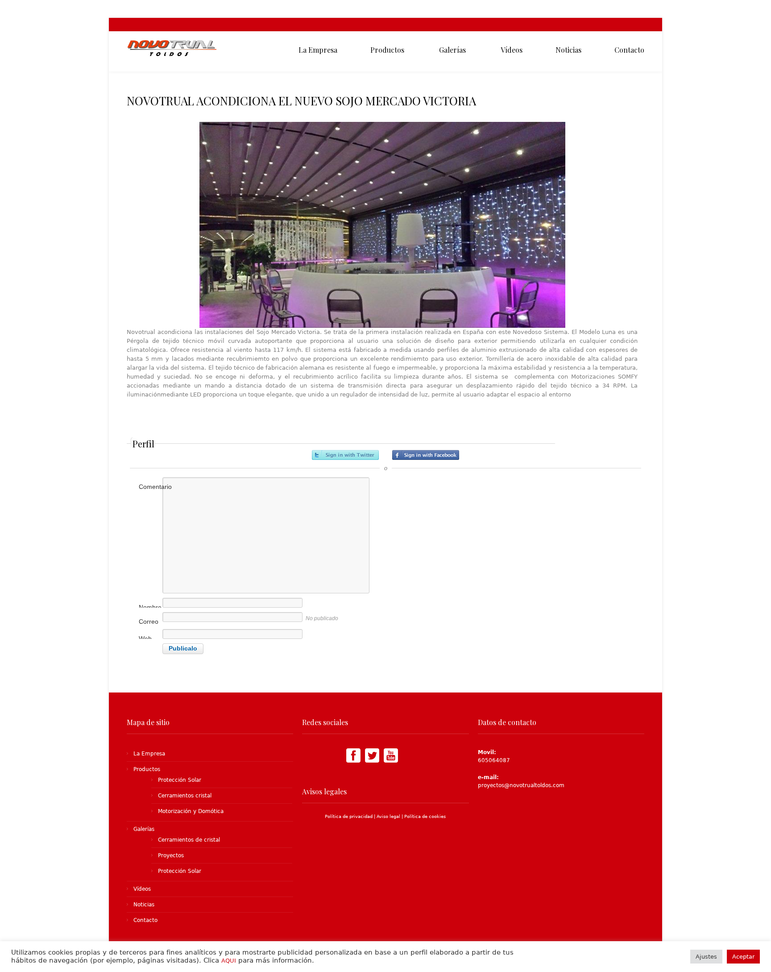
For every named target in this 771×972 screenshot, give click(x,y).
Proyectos (171, 855)
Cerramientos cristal (184, 796)
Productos (146, 769)
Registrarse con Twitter (345, 455)
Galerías (143, 829)
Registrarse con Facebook (425, 455)
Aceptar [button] (743, 956)
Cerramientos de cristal (189, 840)
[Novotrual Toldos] (172, 51)
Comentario (154, 486)
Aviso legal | (390, 816)
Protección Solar (179, 780)
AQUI (228, 960)
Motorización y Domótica (191, 811)
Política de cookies (425, 816)
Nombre (150, 607)
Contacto (145, 920)
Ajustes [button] (706, 956)
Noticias (143, 904)
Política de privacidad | (351, 816)
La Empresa (149, 754)
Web (145, 638)
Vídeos (142, 889)
